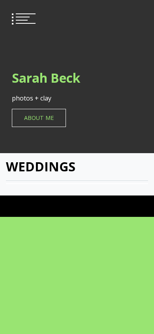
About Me (39, 117)
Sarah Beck (46, 77)
